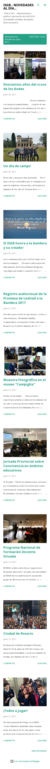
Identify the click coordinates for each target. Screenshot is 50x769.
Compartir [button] (9, 118)
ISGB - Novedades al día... (18, 6)
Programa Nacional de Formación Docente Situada (21, 551)
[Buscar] (38, 5)
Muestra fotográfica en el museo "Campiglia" (24, 381)
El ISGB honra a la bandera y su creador (25, 245)
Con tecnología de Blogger (27, 761)
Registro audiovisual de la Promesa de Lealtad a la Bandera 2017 (25, 298)
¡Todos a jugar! (15, 710)
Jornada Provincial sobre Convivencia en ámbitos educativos (23, 465)
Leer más (42, 118)
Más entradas (39, 751)
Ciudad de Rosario (18, 633)
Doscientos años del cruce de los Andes (24, 86)
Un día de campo (17, 166)
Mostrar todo (37, 36)
